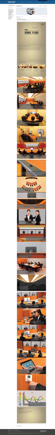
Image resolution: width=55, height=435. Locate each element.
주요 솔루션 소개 (10, 8)
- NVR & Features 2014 (10, 16)
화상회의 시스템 (23, 2)
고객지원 (46, 2)
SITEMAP (46, 0)
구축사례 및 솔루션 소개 (38, 2)
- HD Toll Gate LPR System (10, 10)
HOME (39, 0)
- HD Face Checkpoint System (10, 9)
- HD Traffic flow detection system (11, 11)
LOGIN (43, 0)
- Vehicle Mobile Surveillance (10, 17)
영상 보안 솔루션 (30, 2)
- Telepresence (9, 18)
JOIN (41, 0)
